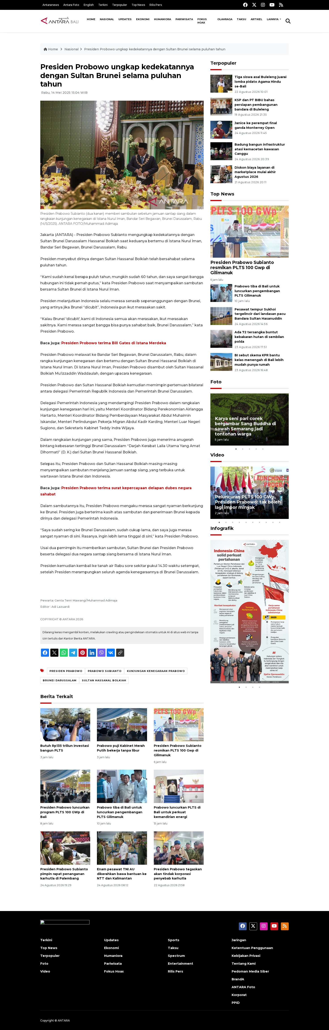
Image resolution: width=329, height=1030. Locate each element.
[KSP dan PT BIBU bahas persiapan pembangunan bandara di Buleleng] (221, 106)
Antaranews (51, 4)
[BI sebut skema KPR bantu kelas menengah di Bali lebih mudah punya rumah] (221, 361)
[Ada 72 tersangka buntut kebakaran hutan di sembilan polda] (221, 339)
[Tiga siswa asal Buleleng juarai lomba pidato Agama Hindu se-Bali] (221, 83)
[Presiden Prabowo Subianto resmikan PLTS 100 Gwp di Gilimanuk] (179, 724)
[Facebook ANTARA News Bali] (245, 5)
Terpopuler (119, 4)
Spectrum (176, 956)
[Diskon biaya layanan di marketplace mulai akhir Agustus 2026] (221, 174)
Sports (173, 940)
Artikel (256, 19)
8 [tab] (266, 522)
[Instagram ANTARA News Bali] (263, 5)
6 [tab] (253, 522)
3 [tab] (249, 449)
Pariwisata (184, 19)
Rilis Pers (156, 4)
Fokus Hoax (202, 21)
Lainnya (273, 19)
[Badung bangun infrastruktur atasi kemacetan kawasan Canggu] (221, 151)
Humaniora (162, 19)
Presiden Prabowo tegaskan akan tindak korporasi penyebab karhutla (178, 874)
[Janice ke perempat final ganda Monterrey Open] (221, 129)
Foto (216, 381)
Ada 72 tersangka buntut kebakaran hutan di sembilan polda (259, 337)
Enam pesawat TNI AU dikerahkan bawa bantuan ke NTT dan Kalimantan (122, 874)
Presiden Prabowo (65, 671)
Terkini (103, 4)
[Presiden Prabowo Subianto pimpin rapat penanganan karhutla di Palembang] (65, 848)
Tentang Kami (244, 964)
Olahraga (224, 19)
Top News (138, 4)
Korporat (239, 995)
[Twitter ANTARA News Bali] (254, 5)
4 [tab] (256, 449)
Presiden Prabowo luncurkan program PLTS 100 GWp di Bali (65, 812)
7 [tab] (259, 522)
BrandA (238, 979)
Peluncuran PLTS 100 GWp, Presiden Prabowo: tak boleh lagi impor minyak (248, 502)
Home (91, 19)
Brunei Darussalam (60, 680)
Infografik (222, 528)
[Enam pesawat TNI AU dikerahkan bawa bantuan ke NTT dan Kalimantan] (122, 848)
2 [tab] (243, 449)
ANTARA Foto (243, 987)
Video (217, 455)
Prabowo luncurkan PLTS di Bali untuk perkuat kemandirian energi (177, 812)
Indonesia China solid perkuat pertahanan (248, 669)
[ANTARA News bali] (62, 20)
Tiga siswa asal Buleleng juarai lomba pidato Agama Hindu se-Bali (260, 81)
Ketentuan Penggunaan (252, 948)
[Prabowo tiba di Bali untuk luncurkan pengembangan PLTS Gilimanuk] (122, 786)
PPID (236, 1003)
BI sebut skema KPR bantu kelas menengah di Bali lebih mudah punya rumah (259, 360)
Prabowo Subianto (105, 671)
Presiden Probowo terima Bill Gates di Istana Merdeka (113, 343)
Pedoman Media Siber (250, 971)
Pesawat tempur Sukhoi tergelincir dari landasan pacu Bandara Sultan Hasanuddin (260, 314)
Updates (125, 19)
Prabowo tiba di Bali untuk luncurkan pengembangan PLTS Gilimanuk (119, 812)
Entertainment (180, 964)
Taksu (241, 19)
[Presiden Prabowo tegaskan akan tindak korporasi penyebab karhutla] (179, 848)
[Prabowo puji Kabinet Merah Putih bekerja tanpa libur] (122, 724)
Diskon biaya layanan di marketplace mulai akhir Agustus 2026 (255, 172)
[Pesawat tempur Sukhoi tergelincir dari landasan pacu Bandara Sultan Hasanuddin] (221, 316)
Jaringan (239, 940)
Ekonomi (143, 19)
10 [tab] (280, 522)
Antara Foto (71, 4)
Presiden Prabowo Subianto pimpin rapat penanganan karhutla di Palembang (64, 874)
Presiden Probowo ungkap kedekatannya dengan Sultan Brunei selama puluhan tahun (154, 49)
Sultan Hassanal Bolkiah (104, 680)
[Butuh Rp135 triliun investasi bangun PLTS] (65, 724)
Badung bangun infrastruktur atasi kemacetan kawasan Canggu (260, 149)
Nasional (107, 19)
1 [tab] (236, 449)
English (89, 4)
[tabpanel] (249, 419)
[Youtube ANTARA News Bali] (272, 5)
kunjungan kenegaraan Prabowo (156, 671)
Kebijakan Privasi (246, 956)
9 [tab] (273, 522)
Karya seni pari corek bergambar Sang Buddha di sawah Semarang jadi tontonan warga (245, 426)
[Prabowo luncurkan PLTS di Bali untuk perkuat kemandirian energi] (179, 786)
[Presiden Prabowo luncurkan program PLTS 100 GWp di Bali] (65, 786)
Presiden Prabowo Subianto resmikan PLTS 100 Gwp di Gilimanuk (177, 750)
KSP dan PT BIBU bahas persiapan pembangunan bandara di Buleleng (256, 104)
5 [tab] (263, 449)
